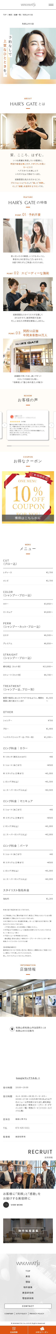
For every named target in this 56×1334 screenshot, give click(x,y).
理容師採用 (28, 1298)
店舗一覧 (17, 14)
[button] (4, 425)
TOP (5, 14)
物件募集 (28, 1287)
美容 (10, 14)
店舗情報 (14, 1332)
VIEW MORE (17, 1205)
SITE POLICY (21, 1314)
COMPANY (9, 1314)
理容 (28, 1281)
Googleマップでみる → (28, 1077)
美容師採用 (28, 1292)
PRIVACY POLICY (37, 1314)
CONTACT (28, 1306)
